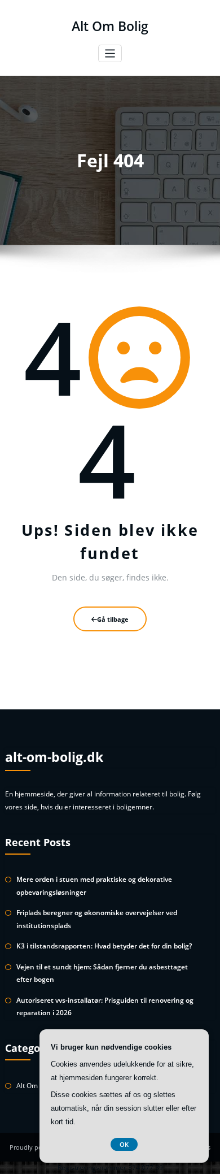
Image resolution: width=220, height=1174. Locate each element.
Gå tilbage (113, 619)
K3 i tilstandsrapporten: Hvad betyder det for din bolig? (104, 946)
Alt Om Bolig (110, 26)
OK (124, 1144)
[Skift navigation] (110, 53)
